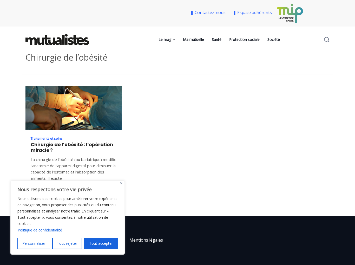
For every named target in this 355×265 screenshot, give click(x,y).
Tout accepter (101, 243)
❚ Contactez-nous (209, 12)
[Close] (121, 183)
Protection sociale (244, 39)
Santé (216, 39)
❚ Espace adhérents (252, 12)
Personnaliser (33, 243)
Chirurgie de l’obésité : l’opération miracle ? (72, 147)
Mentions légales (146, 240)
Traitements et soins (47, 138)
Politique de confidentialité (40, 230)
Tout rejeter (67, 243)
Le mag (165, 39)
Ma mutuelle (193, 39)
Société (273, 39)
